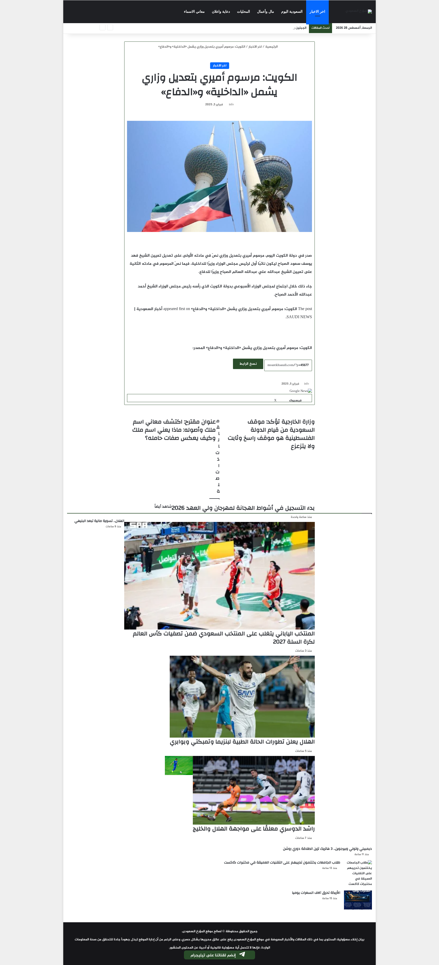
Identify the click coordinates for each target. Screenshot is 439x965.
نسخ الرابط (248, 364)
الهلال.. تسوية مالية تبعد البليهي (99, 521)
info (231, 104)
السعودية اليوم (292, 11)
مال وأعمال (265, 11)
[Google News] (301, 391)
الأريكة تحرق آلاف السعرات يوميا (316, 892)
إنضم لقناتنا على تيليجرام (213, 955)
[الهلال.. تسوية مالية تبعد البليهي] (179, 765)
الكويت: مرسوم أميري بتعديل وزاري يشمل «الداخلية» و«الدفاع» (244, 309)
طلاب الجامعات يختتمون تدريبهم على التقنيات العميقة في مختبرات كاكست (282, 862)
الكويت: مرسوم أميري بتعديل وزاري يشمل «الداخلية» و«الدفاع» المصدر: (252, 348)
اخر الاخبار (317, 11)
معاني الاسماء (194, 11)
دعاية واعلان (221, 11)
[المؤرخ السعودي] (359, 11)
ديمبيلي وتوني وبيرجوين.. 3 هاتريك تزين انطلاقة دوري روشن (327, 848)
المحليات (243, 11)
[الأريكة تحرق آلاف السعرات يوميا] (358, 900)
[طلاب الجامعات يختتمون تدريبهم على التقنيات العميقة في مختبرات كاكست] (358, 873)
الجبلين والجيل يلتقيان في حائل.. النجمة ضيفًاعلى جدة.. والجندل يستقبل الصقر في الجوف (242, 28)
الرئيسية (271, 47)
